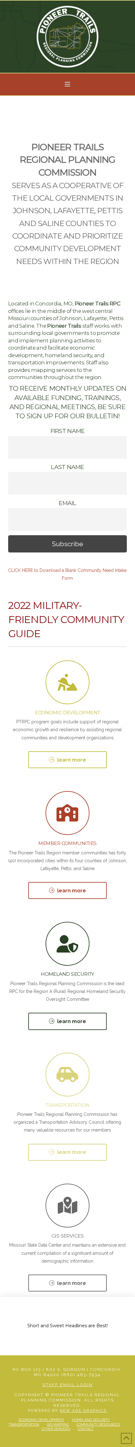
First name (68, 431)
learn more (71, 760)
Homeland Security (91, 1420)
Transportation (23, 1425)
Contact (86, 1429)
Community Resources (98, 1425)
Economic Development (41, 1420)
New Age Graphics (83, 1410)
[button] (67, 84)
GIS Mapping (58, 1425)
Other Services (55, 1429)
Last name (67, 467)
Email (67, 503)
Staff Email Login (67, 1384)
